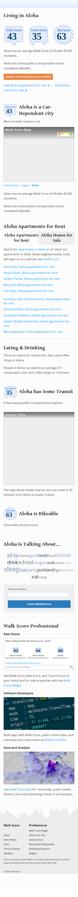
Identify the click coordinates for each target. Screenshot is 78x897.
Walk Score (11, 825)
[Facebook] (11, 830)
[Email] (17, 830)
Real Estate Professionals (41, 844)
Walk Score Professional (31, 626)
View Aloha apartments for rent (25, 85)
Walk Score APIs (56, 740)
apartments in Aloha (32, 249)
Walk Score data (21, 789)
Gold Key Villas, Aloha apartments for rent (32, 309)
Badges (33, 853)
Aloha (35, 185)
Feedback (8, 853)
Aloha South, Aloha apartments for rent (31, 273)
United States (11, 185)
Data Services (36, 840)
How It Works (10, 840)
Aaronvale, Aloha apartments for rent (29, 267)
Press (6, 844)
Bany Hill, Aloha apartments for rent (28, 285)
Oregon (25, 185)
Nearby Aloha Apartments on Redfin (28, 76)
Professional (38, 825)
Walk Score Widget (38, 830)
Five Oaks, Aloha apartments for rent (29, 291)
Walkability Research (39, 849)
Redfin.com (51, 259)
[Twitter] (6, 830)
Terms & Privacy (12, 849)
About (7, 835)
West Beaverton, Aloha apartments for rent (33, 332)
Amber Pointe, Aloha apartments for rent (32, 279)
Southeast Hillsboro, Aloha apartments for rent (36, 315)
